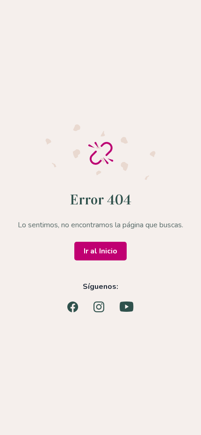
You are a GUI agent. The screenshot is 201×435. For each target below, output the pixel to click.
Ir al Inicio (100, 251)
